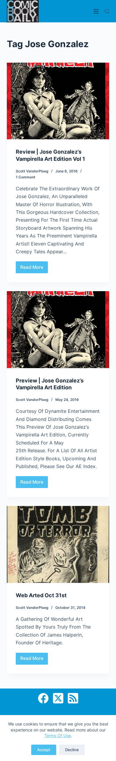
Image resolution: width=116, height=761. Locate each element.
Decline (72, 749)
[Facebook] (43, 698)
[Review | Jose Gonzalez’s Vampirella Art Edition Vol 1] (58, 101)
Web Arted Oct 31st (41, 595)
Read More (34, 268)
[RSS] (73, 698)
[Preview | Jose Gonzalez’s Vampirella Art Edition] (58, 329)
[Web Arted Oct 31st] (58, 544)
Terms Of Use (57, 735)
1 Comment (25, 177)
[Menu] (96, 11)
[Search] (107, 11)
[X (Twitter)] (58, 698)
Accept (43, 749)
